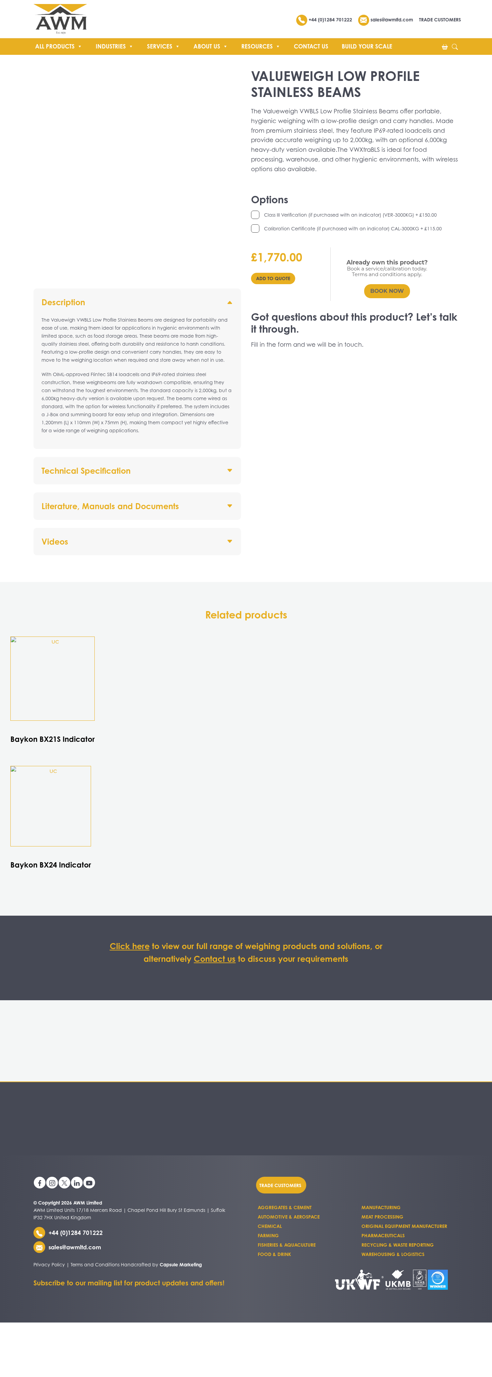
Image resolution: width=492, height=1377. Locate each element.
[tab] (137, 369)
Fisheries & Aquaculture (287, 1245)
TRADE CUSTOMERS (440, 19)
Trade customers (280, 1185)
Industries (111, 46)
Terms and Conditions (95, 1264)
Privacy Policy (49, 1264)
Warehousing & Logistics (392, 1254)
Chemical (270, 1226)
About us (206, 46)
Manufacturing (381, 1207)
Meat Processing (382, 1217)
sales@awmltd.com (391, 19)
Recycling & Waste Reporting (397, 1245)
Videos (55, 542)
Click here (130, 946)
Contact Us (311, 46)
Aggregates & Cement (285, 1207)
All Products (55, 46)
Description (63, 302)
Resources (257, 46)
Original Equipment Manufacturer (404, 1226)
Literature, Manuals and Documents (110, 506)
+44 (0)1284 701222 (330, 19)
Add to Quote (273, 278)
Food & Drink (274, 1254)
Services (159, 46)
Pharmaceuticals (383, 1235)
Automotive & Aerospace (289, 1217)
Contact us (215, 959)
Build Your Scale (367, 46)
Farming (268, 1235)
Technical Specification (86, 471)
